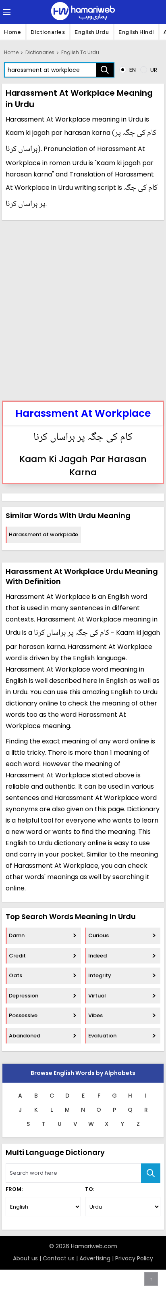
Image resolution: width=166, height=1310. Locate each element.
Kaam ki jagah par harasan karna (83, 466)
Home (12, 32)
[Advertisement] (83, 309)
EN (132, 70)
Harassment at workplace (43, 534)
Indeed (97, 955)
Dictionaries (48, 32)
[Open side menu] (5, 12)
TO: (89, 1189)
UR (153, 70)
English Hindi (136, 32)
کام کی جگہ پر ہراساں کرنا (83, 437)
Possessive (23, 1015)
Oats (15, 975)
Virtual (97, 995)
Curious (98, 935)
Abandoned (24, 1035)
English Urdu (92, 32)
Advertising (94, 1258)
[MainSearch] (150, 1173)
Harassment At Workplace (83, 413)
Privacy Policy (134, 1258)
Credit (17, 955)
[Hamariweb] (83, 12)
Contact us (59, 1258)
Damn (17, 935)
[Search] (105, 70)
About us (25, 1258)
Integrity (99, 975)
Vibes (95, 1015)
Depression (23, 995)
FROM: (14, 1189)
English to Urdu (80, 52)
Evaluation (102, 1035)
